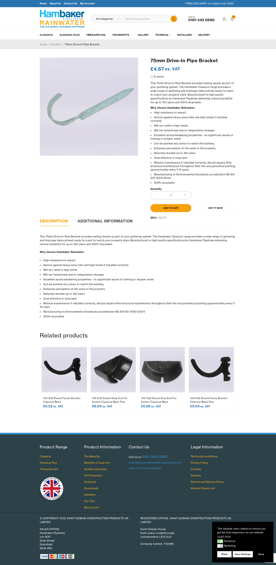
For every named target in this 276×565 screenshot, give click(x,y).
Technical (90, 481)
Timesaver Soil (49, 469)
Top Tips (89, 501)
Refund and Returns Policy (207, 481)
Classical (45, 456)
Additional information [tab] (105, 221)
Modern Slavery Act (203, 488)
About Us (55, 3)
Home (43, 3)
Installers (90, 494)
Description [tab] (54, 221)
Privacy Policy (199, 462)
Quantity (156, 189)
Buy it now (215, 208)
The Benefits (92, 456)
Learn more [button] (224, 536)
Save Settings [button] (243, 554)
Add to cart (170, 208)
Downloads (91, 488)
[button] (220, 541)
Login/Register (224, 19)
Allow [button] (224, 554)
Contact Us (70, 3)
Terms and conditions (204, 456)
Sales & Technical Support (145, 468)
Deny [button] (261, 554)
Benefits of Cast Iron (97, 462)
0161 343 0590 (201, 20)
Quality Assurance (95, 469)
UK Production (93, 475)
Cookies (196, 469)
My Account (87, 3)
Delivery (196, 475)
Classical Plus (48, 462)
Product (56, 44)
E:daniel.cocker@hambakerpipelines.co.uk (155, 462)
